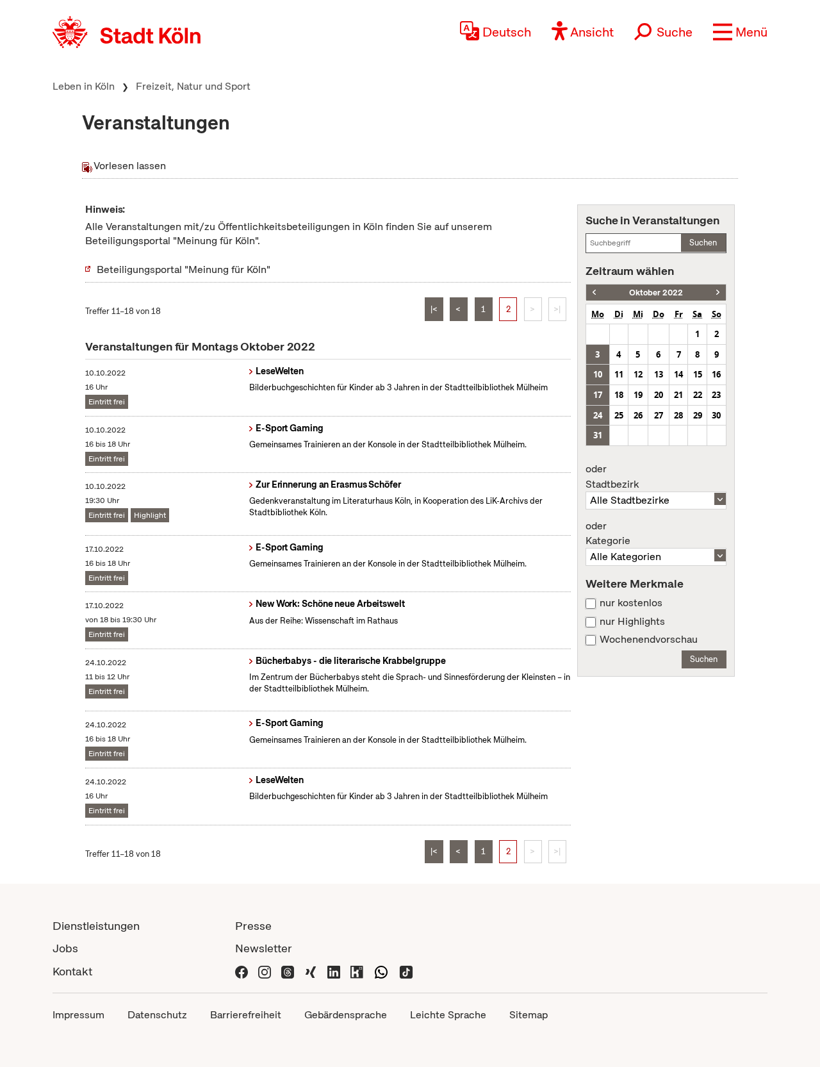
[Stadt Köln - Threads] (287, 971)
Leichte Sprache (448, 1015)
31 (597, 435)
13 (658, 374)
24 (597, 415)
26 (638, 415)
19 (638, 395)
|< (434, 309)
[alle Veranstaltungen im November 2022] (718, 293)
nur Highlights (632, 621)
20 (658, 395)
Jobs (65, 948)
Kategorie (608, 534)
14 (678, 374)
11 (618, 374)
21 (678, 395)
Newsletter (263, 948)
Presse (253, 925)
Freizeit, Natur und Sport (193, 86)
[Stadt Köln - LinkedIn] (333, 971)
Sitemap (528, 1015)
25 (618, 415)
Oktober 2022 (656, 292)
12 (638, 374)
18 (618, 395)
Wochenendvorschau (649, 639)
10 (597, 374)
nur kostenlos (631, 603)
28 (678, 415)
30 (716, 415)
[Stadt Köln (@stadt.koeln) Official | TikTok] (406, 971)
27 (658, 415)
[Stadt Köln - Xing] (310, 971)
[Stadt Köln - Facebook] (241, 971)
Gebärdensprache (345, 1015)
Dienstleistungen (96, 925)
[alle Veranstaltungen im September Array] (594, 293)
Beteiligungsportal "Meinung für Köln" (183, 269)
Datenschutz (157, 1015)
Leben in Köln (84, 86)
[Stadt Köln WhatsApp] (381, 971)
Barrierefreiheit (245, 1015)
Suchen (703, 242)
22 (697, 395)
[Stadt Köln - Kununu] (356, 971)
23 (716, 395)
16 (716, 374)
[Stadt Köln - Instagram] (264, 971)
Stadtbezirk (612, 477)
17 (597, 395)
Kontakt (72, 971)
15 (697, 374)
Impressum (78, 1015)
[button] (740, 32)
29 (697, 415)
